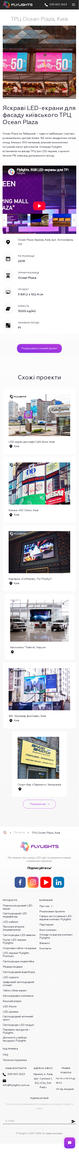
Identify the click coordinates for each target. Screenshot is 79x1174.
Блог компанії (47, 930)
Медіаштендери (13, 966)
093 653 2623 (16, 1074)
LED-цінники (10, 1011)
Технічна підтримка (15, 1060)
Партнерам (46, 924)
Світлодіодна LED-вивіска (19, 935)
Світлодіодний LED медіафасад (15, 915)
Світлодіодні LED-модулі (18, 1024)
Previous (5, 220)
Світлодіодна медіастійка (18, 961)
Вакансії (44, 943)
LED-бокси (9, 1006)
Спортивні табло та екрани (19, 948)
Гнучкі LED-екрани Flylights (14, 941)
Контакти (45, 948)
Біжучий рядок (12, 1001)
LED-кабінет (10, 921)
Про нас (44, 906)
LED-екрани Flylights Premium (16, 954)
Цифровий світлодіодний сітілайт (18, 984)
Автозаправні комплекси (18, 995)
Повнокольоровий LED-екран (18, 907)
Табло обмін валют (15, 990)
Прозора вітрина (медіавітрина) (13, 928)
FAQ (5, 1054)
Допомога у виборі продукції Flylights (15, 1039)
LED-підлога (11, 977)
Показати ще (38, 804)
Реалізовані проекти (52, 911)
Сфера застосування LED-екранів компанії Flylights (56, 918)
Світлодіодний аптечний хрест (18, 1018)
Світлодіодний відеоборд (19, 972)
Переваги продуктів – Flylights (16, 1031)
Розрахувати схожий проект (39, 348)
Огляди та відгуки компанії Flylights (56, 936)
